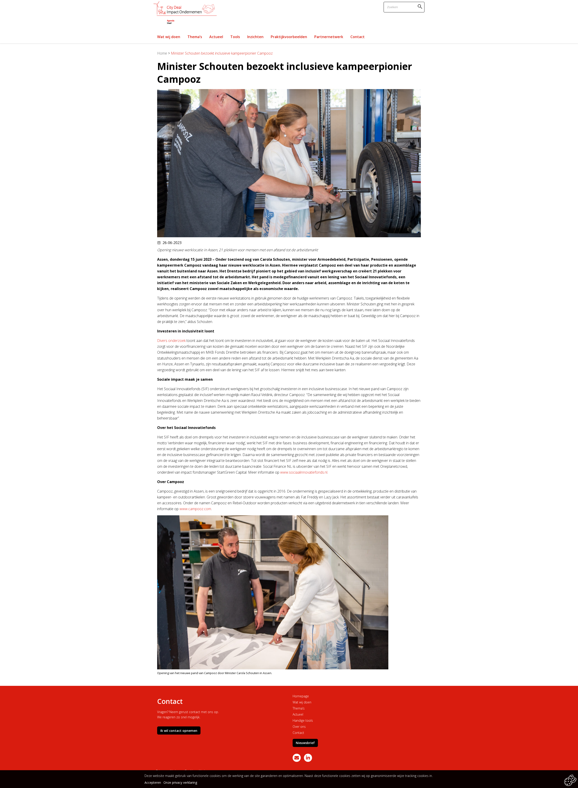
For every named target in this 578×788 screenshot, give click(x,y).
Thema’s (299, 708)
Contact (298, 732)
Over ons (299, 726)
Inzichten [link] (255, 36)
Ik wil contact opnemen (178, 730)
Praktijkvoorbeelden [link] (289, 36)
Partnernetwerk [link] (328, 36)
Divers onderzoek (171, 340)
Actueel (298, 714)
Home (162, 53)
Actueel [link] (216, 36)
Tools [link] (235, 36)
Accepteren (152, 782)
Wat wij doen (302, 702)
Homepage (301, 696)
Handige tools (303, 720)
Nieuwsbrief (305, 743)
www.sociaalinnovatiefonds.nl (303, 472)
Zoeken (420, 6)
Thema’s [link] (194, 36)
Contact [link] (357, 36)
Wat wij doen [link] (168, 36)
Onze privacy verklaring (180, 782)
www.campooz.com (195, 508)
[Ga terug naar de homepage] (185, 13)
